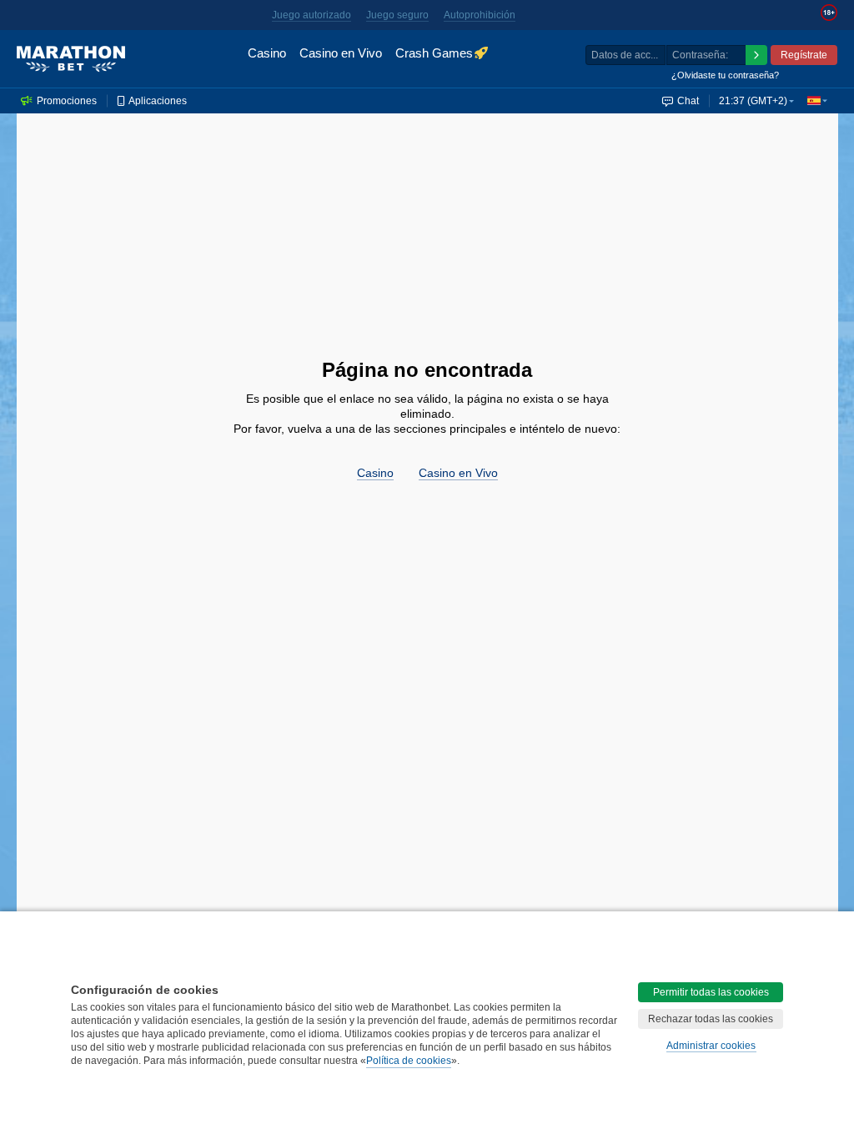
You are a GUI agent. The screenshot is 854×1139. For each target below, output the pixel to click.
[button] (817, 100)
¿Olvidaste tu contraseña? (725, 75)
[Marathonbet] (71, 59)
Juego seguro (397, 15)
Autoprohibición (479, 15)
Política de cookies (408, 1060)
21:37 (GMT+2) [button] (753, 101)
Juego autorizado (311, 15)
